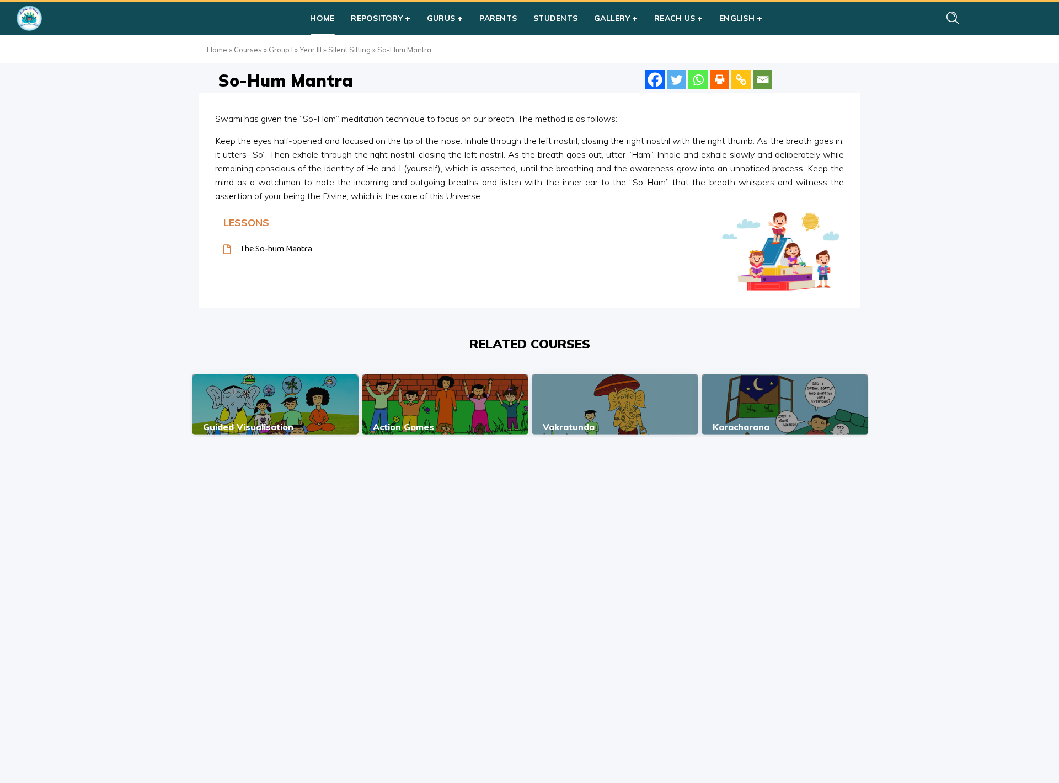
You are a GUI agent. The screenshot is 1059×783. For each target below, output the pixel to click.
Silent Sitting (349, 49)
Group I (281, 49)
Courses (248, 49)
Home (217, 49)
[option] (275, 404)
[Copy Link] (741, 79)
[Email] (762, 79)
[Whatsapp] (698, 79)
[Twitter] (676, 79)
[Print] (719, 79)
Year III (310, 49)
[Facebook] (655, 79)
